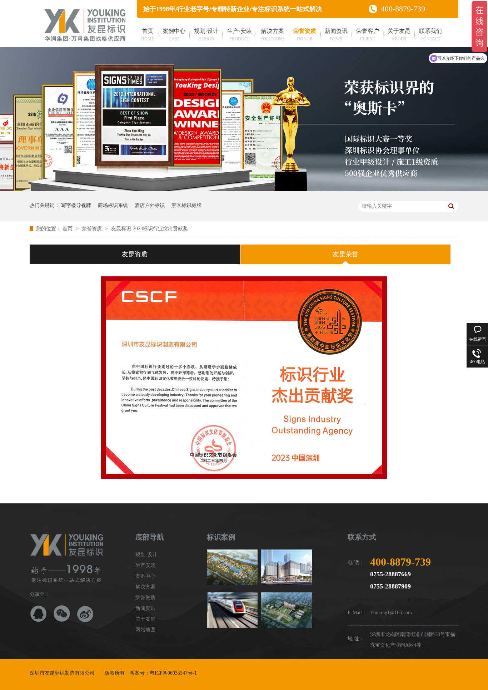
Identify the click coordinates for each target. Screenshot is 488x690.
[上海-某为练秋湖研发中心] (232, 567)
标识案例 (221, 537)
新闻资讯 (336, 34)
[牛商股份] (202, 673)
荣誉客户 (367, 34)
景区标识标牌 (186, 205)
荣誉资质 (304, 34)
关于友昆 (399, 34)
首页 (147, 34)
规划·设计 (206, 34)
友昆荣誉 (345, 254)
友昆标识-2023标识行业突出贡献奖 (149, 228)
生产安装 (145, 565)
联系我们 (430, 34)
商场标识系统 (113, 205)
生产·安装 (239, 34)
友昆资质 (135, 254)
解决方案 (272, 34)
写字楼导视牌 (76, 205)
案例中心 (174, 34)
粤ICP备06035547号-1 (173, 673)
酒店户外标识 (150, 205)
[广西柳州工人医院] (286, 610)
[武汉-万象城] (286, 567)
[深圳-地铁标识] (232, 610)
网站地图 (145, 629)
